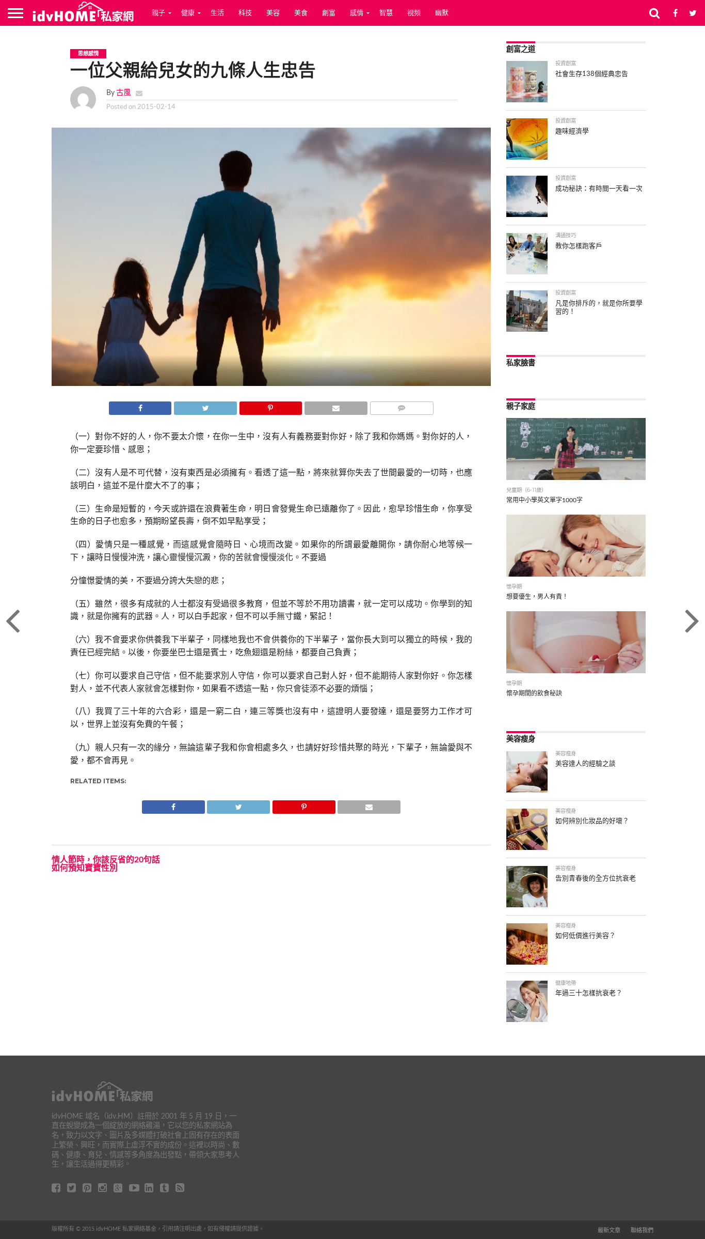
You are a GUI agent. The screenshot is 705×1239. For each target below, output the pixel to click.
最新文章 (609, 1230)
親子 (158, 13)
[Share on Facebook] (140, 405)
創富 (328, 13)
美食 (301, 13)
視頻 (414, 13)
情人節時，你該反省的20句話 (106, 860)
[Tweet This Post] (204, 405)
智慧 (386, 13)
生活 (217, 13)
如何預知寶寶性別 (85, 868)
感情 (356, 13)
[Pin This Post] (270, 405)
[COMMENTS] (402, 405)
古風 (123, 93)
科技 (245, 13)
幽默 (441, 13)
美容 (273, 13)
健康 (188, 13)
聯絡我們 (642, 1230)
